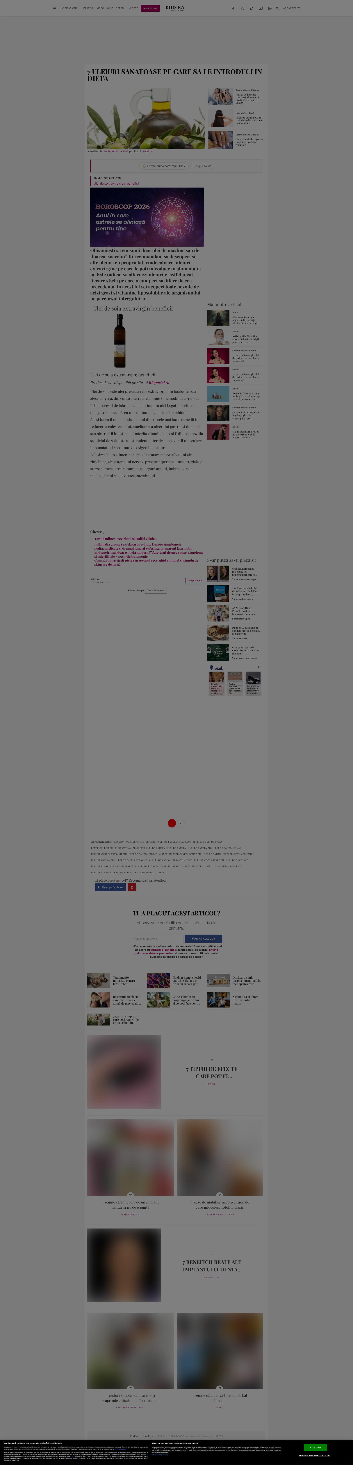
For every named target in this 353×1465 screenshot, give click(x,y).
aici (73, 1456)
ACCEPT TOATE (315, 1448)
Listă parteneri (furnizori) (159, 1455)
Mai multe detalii (120, 1449)
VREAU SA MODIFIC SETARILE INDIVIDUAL (314, 1455)
